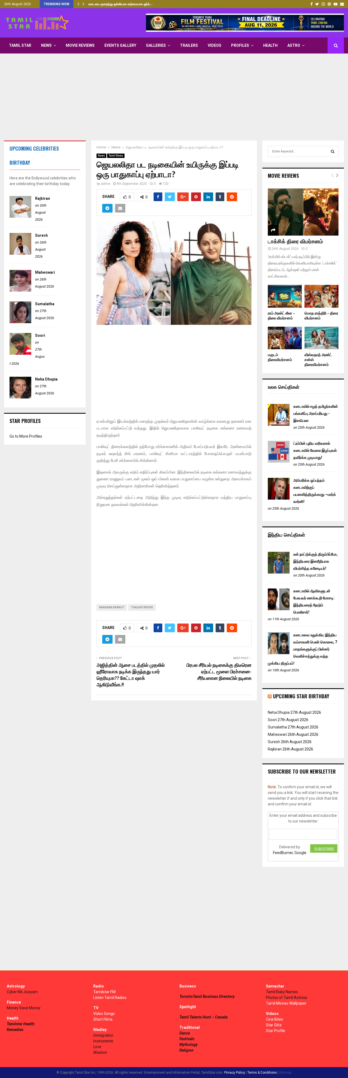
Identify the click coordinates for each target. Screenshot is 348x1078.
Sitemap (285, 1072)
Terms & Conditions (262, 1072)
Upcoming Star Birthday (301, 696)
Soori (40, 335)
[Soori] (20, 353)
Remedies (15, 1029)
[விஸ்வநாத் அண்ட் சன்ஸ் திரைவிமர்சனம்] (321, 338)
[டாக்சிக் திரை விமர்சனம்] (303, 211)
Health (270, 45)
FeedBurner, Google (289, 852)
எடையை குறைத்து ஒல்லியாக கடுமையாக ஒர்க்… (120, 4)
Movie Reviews (80, 45)
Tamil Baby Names (282, 992)
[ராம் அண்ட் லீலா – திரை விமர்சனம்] (285, 296)
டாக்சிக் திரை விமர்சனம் (295, 241)
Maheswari (45, 272)
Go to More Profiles (26, 436)
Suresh (41, 235)
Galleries (156, 45)
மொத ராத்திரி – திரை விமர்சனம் (321, 315)
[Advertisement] (174, 97)
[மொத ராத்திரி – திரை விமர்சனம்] (321, 296)
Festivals (186, 1039)
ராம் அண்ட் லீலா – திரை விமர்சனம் (281, 315)
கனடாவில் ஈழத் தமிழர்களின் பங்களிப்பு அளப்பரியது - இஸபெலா (315, 413)
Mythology (188, 1044)
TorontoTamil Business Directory (207, 996)
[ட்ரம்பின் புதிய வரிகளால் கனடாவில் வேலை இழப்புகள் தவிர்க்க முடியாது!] (279, 461)
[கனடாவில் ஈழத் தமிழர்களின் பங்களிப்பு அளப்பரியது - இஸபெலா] (279, 424)
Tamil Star (20, 45)
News (46, 45)
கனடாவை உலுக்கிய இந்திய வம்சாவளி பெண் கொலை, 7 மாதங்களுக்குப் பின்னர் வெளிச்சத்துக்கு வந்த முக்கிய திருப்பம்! (302, 649)
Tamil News (115, 155)
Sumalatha (44, 304)
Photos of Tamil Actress (286, 997)
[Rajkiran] (20, 216)
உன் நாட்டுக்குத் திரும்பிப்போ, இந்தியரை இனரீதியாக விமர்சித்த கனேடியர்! (315, 561)
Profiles (240, 45)
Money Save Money (24, 1008)
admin (105, 184)
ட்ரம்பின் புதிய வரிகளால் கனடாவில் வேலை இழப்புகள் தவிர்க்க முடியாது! (315, 450)
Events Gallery (120, 45)
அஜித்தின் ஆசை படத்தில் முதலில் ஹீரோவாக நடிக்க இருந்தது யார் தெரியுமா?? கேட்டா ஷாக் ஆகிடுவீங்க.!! (131, 675)
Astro (293, 45)
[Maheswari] (20, 290)
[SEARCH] (332, 151)
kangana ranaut (111, 607)
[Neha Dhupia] (20, 397)
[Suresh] (20, 253)
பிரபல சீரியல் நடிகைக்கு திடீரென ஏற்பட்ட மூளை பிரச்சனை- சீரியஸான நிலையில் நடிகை (219, 672)
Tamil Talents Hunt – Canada (203, 1017)
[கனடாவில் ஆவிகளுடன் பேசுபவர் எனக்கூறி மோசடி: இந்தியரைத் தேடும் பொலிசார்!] (279, 609)
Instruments (103, 1041)
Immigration (103, 1035)
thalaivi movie (142, 607)
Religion (186, 1050)
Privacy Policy (234, 1072)
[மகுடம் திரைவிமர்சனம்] (285, 338)
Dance (184, 1033)
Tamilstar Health (21, 1024)
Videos (214, 45)
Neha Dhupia (46, 379)
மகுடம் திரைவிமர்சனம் (280, 357)
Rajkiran (42, 198)
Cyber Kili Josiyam (22, 992)
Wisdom (100, 1052)
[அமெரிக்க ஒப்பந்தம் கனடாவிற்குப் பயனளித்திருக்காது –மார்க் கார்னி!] (279, 498)
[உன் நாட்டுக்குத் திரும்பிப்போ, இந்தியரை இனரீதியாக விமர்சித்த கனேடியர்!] (279, 572)
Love (97, 1047)
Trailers (189, 45)
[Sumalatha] (20, 322)
